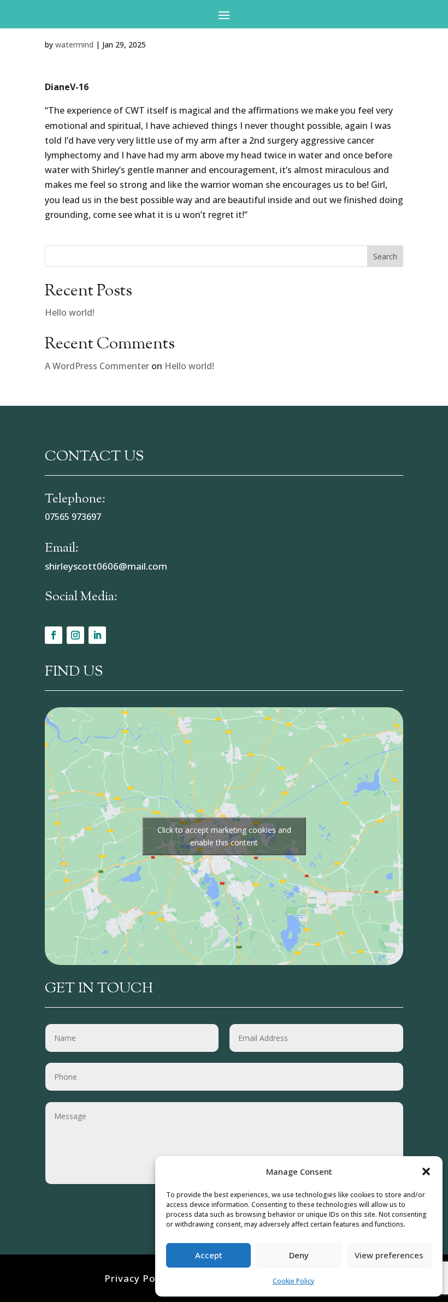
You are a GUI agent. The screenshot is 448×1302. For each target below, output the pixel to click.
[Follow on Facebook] (53, 635)
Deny (299, 1255)
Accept (208, 1255)
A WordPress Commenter (97, 366)
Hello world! (70, 312)
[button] (426, 1171)
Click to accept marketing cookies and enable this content (224, 836)
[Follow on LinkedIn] (97, 635)
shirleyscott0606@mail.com (106, 566)
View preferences (389, 1255)
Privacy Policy (138, 1278)
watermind (74, 44)
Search (385, 256)
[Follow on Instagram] (75, 635)
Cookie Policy (293, 1281)
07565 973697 (73, 517)
